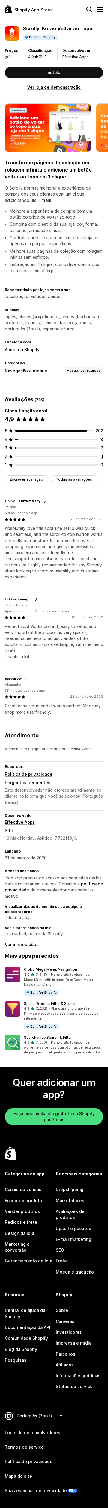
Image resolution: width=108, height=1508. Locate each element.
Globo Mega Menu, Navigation (50, 969)
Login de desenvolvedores (32, 1432)
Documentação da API (27, 1327)
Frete (61, 1260)
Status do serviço (74, 1386)
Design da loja (19, 1233)
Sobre (62, 1310)
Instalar (54, 72)
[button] (54, 981)
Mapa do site (18, 1476)
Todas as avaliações (74, 479)
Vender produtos (22, 1211)
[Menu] (100, 10)
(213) (43, 57)
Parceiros (65, 1354)
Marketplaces (70, 1200)
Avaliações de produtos (70, 1214)
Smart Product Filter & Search (50, 1003)
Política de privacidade (28, 774)
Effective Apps (75, 57)
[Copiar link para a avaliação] (45, 501)
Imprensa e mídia (74, 1342)
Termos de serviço (24, 1447)
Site (9, 830)
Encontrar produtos (25, 1200)
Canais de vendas (23, 1189)
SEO (60, 1250)
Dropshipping (69, 1189)
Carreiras (65, 1321)
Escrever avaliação (26, 479)
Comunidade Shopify (26, 1338)
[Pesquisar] (89, 10)
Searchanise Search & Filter (48, 1037)
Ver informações (22, 944)
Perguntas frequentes (27, 782)
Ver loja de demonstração (54, 87)
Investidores (69, 1332)
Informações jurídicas (78, 1375)
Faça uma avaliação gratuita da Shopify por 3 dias (54, 1116)
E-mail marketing (73, 1239)
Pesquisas (15, 1360)
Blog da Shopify (21, 1349)
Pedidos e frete (21, 1222)
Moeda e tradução (75, 1271)
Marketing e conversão (17, 1247)
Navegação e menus (26, 370)
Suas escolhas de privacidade (36, 1490)
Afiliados (65, 1364)
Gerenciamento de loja (28, 1260)
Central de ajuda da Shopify (25, 1313)
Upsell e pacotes (73, 1228)
